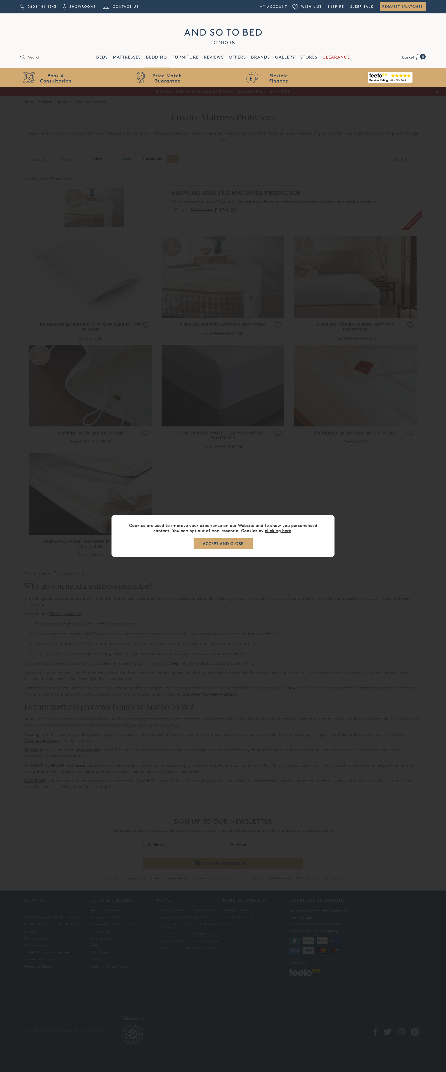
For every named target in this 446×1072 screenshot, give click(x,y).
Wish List (311, 6)
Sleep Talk (361, 6)
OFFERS (237, 57)
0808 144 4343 (41, 6)
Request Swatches (402, 6)
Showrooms (82, 6)
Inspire (336, 6)
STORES (308, 57)
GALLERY (285, 57)
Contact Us (125, 6)
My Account (273, 6)
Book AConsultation (55, 78)
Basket (413, 57)
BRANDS (260, 57)
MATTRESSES (127, 57)
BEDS (102, 57)
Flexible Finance (278, 78)
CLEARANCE (336, 57)
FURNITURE (185, 57)
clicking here (278, 530)
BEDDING (156, 57)
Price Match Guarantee (167, 78)
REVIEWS (214, 57)
